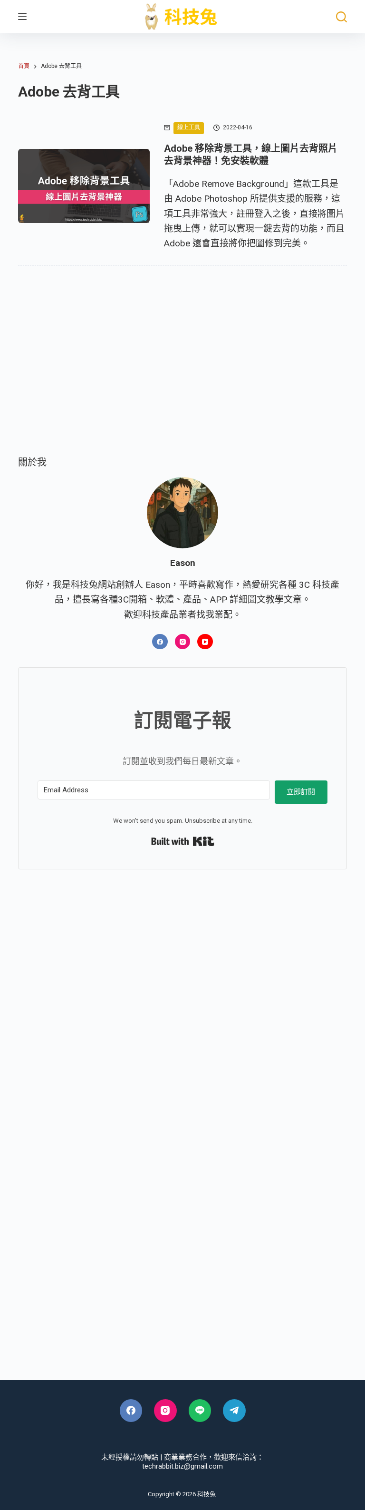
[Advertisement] (182, 374)
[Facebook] (160, 642)
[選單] (22, 16)
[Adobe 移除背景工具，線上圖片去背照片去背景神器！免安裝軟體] (83, 186)
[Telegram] (234, 1410)
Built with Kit (182, 841)
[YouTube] (205, 642)
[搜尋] (341, 16)
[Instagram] (183, 642)
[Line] (200, 1410)
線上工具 (188, 127)
